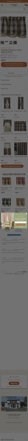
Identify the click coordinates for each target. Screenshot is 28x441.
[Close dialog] (26, 213)
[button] (20, 224)
